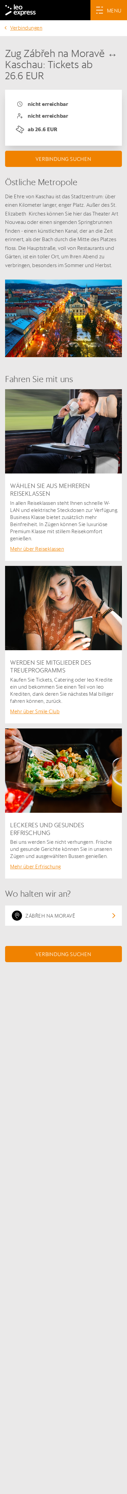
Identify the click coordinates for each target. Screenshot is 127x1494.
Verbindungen (26, 27)
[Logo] (20, 10)
